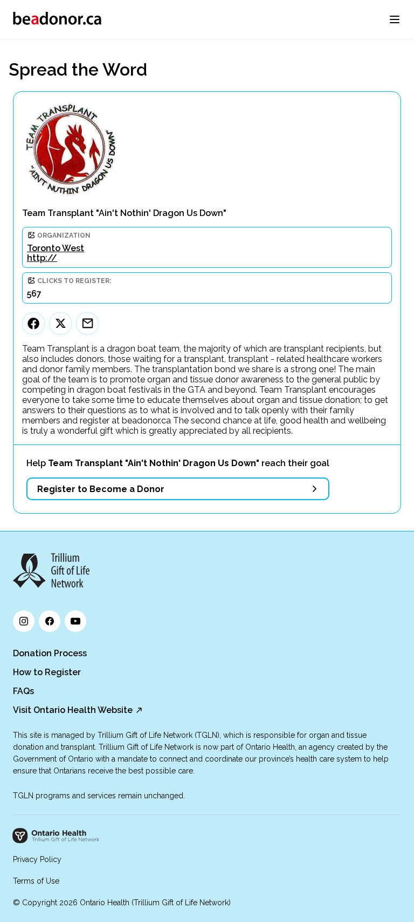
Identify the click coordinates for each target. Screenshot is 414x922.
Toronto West (55, 248)
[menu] (394, 19)
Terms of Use (36, 881)
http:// (42, 258)
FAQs (23, 691)
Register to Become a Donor (100, 489)
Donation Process (50, 653)
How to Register (47, 672)
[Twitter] (60, 323)
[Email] (87, 323)
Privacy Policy (37, 859)
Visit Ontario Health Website (73, 710)
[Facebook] (33, 323)
